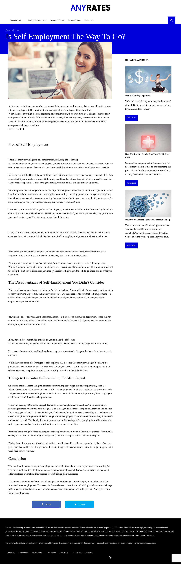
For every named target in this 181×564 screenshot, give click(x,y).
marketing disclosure (83, 543)
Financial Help (16, 20)
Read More (131, 117)
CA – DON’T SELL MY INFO (82, 553)
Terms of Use (23, 553)
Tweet (81, 504)
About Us (11, 553)
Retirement (89, 20)
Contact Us (64, 553)
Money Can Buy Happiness (137, 96)
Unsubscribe (51, 553)
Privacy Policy (37, 553)
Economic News (57, 20)
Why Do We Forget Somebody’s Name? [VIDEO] (147, 220)
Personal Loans (74, 20)
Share (48, 504)
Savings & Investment (37, 20)
